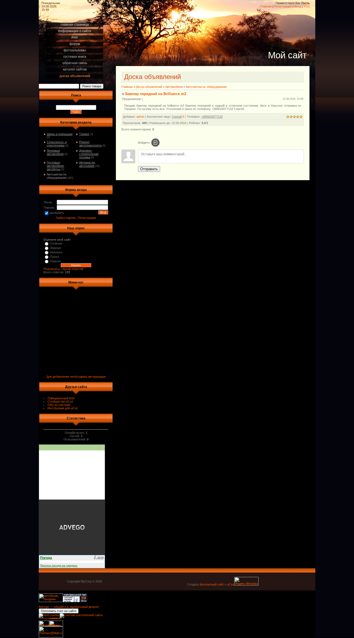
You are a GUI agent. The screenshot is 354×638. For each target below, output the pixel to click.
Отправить (149, 169)
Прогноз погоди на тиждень (58, 565)
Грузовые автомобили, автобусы (55, 166)
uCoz (230, 584)
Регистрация (283, 6)
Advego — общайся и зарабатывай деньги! (69, 606)
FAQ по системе (59, 404)
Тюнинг (84, 134)
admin (140, 116)
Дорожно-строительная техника (88, 154)
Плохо (54, 256)
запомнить (56, 212)
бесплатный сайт (212, 584)
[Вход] (155, 142)
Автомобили (174, 86)
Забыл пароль (66, 217)
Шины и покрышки (59, 134)
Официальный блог (61, 398)
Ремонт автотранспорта (90, 143)
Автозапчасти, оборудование (57, 176)
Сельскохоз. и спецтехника (57, 143)
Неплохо (56, 252)
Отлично (56, 243)
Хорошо (55, 248)
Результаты (51, 269)
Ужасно (55, 261)
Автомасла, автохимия (87, 164)
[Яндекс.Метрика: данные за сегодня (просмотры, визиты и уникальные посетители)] (246, 581)
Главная (266, 6)
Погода (46, 558)
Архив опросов (72, 269)
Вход (297, 6)
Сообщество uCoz (60, 401)
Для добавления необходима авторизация (76, 376)
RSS (307, 6)
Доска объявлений (149, 86)
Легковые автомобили (55, 152)
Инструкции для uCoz (63, 408)
